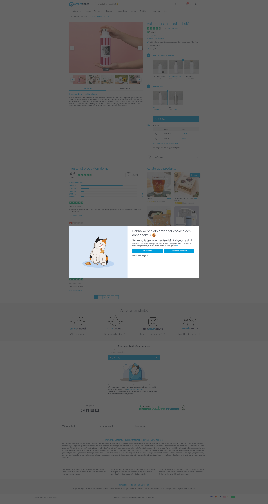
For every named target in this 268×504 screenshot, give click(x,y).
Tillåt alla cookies (147, 250)
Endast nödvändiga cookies (179, 250)
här (177, 246)
